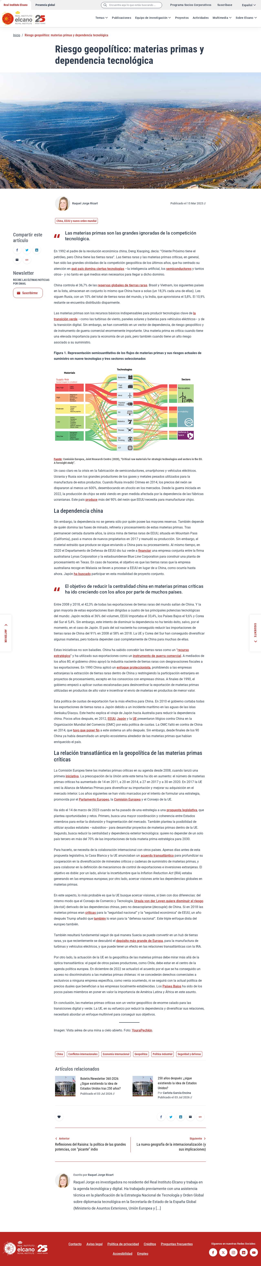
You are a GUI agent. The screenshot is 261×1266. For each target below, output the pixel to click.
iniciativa (72, 776)
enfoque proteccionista (133, 667)
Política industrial (162, 1054)
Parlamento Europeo (94, 799)
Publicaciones (121, 17)
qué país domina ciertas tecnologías (97, 269)
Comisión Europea (127, 799)
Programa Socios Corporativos (190, 5)
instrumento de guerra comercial (157, 656)
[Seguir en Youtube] (254, 1253)
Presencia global (45, 5)
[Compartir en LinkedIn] (37, 250)
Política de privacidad (123, 1244)
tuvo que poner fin (86, 730)
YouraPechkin (142, 1030)
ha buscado (82, 574)
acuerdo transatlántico (157, 855)
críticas (90, 913)
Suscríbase (224, 5)
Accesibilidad (122, 1254)
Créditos (150, 1244)
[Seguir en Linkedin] (244, 1253)
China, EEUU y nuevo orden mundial (76, 221)
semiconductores (178, 269)
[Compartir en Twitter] (27, 250)
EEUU (111, 719)
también (100, 918)
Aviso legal (94, 1244)
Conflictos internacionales (82, 1054)
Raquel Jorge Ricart (85, 203)
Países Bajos (172, 986)
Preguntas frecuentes (177, 1244)
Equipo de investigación (151, 17)
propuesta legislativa (182, 810)
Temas (99, 17)
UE (135, 719)
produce (91, 500)
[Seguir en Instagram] (233, 1253)
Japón (121, 719)
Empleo (142, 1254)
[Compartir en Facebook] (17, 250)
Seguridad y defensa (189, 1054)
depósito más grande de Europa (139, 941)
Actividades (201, 17)
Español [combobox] (247, 5)
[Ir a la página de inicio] (27, 16)
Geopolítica (141, 1054)
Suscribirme (30, 293)
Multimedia (220, 17)
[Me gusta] (59, 1117)
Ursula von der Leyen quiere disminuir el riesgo (168, 901)
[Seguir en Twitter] (223, 1253)
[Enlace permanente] (27, 260)
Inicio (16, 35)
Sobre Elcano (244, 17)
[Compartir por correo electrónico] (17, 260)
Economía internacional (116, 1054)
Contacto (75, 1244)
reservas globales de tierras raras (122, 285)
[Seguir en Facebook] (213, 1253)
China (59, 1054)
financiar (144, 551)
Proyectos (182, 17)
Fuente (58, 459)
